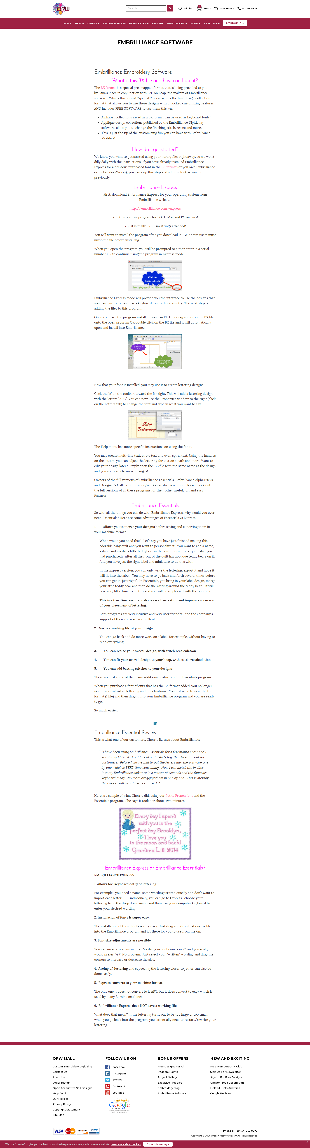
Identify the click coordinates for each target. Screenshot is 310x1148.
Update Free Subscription (227, 1082)
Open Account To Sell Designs (72, 1088)
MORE (194, 23)
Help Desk (60, 1093)
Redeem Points (168, 1072)
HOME (67, 23)
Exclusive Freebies (170, 1082)
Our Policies (61, 1098)
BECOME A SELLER (114, 23)
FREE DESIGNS (176, 23)
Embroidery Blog (169, 1088)
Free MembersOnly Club (226, 1066)
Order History (62, 1082)
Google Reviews (220, 1093)
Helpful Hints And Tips (225, 1088)
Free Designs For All (171, 1066)
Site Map (58, 1115)
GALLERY (157, 23)
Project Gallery (167, 1077)
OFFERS (92, 23)
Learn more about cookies (126, 1144)
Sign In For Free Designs (226, 1077)
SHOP (77, 23)
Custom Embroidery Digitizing (72, 1066)
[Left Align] (170, 8)
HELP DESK (210, 23)
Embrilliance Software (172, 1093)
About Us (59, 1077)
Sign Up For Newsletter (225, 1072)
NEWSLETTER (137, 23)
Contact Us (60, 1072)
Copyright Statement (66, 1109)
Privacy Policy (62, 1104)
